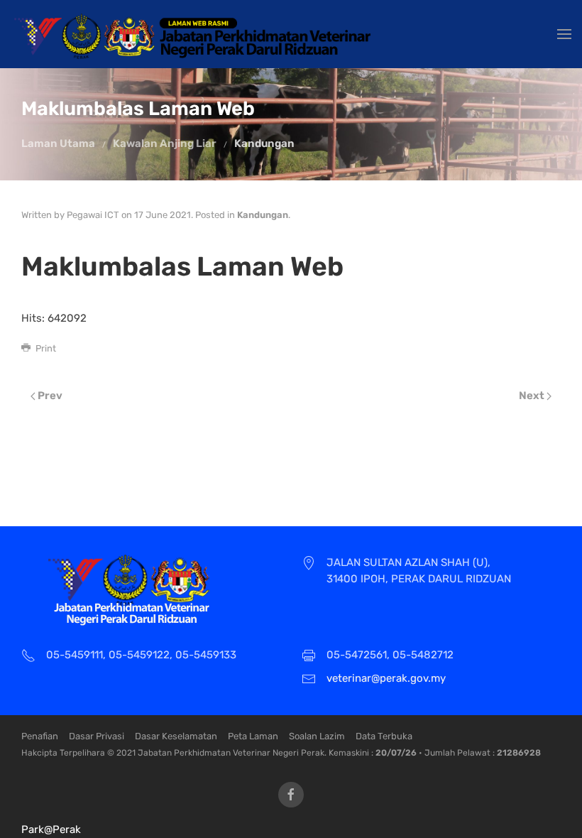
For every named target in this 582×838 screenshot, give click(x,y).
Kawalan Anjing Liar (164, 143)
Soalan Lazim (317, 736)
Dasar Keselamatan (176, 736)
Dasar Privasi (96, 736)
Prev (48, 395)
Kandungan (264, 143)
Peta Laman (253, 736)
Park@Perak (51, 829)
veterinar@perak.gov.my (386, 678)
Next (533, 395)
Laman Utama (58, 143)
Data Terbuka (384, 736)
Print (44, 348)
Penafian (39, 736)
